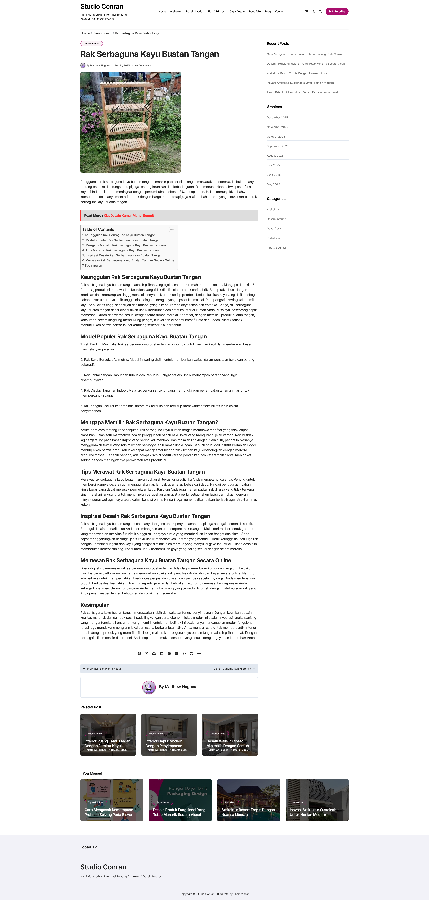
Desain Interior (194, 11)
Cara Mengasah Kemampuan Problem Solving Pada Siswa (304, 54)
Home (162, 11)
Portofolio (255, 11)
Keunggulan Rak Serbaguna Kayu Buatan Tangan (120, 235)
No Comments (143, 65)
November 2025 (277, 127)
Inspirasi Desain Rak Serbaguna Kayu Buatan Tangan (124, 255)
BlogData (223, 894)
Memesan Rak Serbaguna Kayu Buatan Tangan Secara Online (129, 260)
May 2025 (273, 184)
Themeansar (241, 894)
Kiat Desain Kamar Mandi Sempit (129, 216)
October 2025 (276, 136)
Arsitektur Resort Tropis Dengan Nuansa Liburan (298, 73)
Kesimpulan (93, 265)
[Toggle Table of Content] (170, 229)
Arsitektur (176, 11)
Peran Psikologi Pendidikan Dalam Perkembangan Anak (303, 92)
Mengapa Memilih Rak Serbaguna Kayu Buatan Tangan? (126, 245)
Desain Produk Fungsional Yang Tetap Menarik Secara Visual (306, 63)
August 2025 (275, 155)
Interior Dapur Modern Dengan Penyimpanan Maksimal (164, 746)
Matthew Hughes (180, 686)
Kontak (279, 11)
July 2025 (273, 165)
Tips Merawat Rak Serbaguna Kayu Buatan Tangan (122, 250)
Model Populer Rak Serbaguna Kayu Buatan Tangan (123, 240)
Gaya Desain (237, 11)
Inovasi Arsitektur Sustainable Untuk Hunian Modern (300, 82)
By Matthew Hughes (98, 65)
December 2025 (277, 117)
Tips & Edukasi (216, 11)
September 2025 (278, 146)
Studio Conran (101, 6)
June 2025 (274, 174)
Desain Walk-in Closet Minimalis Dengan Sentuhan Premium (229, 746)
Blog (268, 11)
